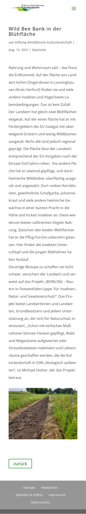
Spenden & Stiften (29, 495)
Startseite (39, 50)
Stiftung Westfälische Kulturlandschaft (43, 42)
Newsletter (49, 487)
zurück (20, 464)
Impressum (57, 495)
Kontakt (29, 487)
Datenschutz (40, 502)
